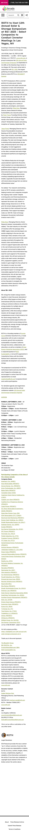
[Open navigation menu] (3, 15)
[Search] (18, 15)
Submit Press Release (14, 825)
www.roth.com (21, 58)
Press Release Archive (17, 822)
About (7, 822)
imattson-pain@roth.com (17, 700)
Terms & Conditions (14, 829)
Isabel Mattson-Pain (7, 693)
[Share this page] (26, 15)
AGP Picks (4, 2)
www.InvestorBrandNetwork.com (11, 715)
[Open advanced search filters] (22, 15)
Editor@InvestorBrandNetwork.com (12, 719)
